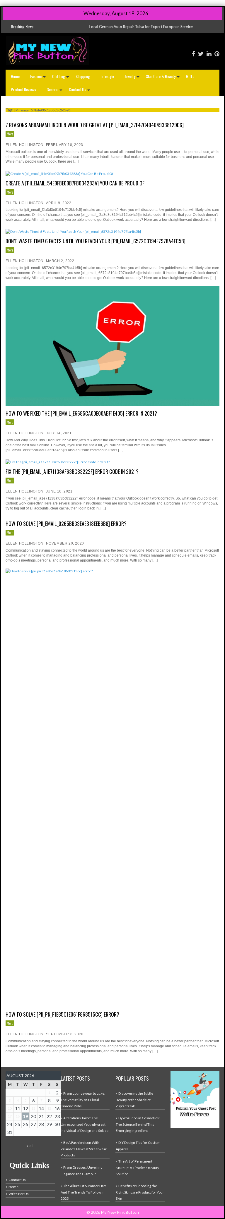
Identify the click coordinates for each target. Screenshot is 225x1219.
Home (15, 76)
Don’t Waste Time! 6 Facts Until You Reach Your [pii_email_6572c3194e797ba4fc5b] (95, 241)
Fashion (38, 78)
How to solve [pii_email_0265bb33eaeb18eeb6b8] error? (66, 523)
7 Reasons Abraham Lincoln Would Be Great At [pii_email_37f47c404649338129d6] (95, 125)
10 (10, 1108)
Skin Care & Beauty (163, 78)
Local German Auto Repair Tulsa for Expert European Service (108, 26)
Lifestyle (107, 76)
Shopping (83, 76)
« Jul (30, 1146)
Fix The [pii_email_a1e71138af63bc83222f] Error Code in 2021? (72, 471)
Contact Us (80, 91)
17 (10, 1116)
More (10, 133)
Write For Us (18, 1194)
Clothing (61, 78)
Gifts (190, 76)
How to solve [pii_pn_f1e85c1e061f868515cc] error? (62, 1014)
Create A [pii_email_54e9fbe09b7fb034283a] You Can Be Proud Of (75, 183)
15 (49, 1108)
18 (18, 1116)
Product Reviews (23, 89)
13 (33, 1108)
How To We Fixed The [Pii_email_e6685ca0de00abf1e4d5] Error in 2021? (81, 413)
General (55, 91)
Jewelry (133, 78)
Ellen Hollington (25, 145)
